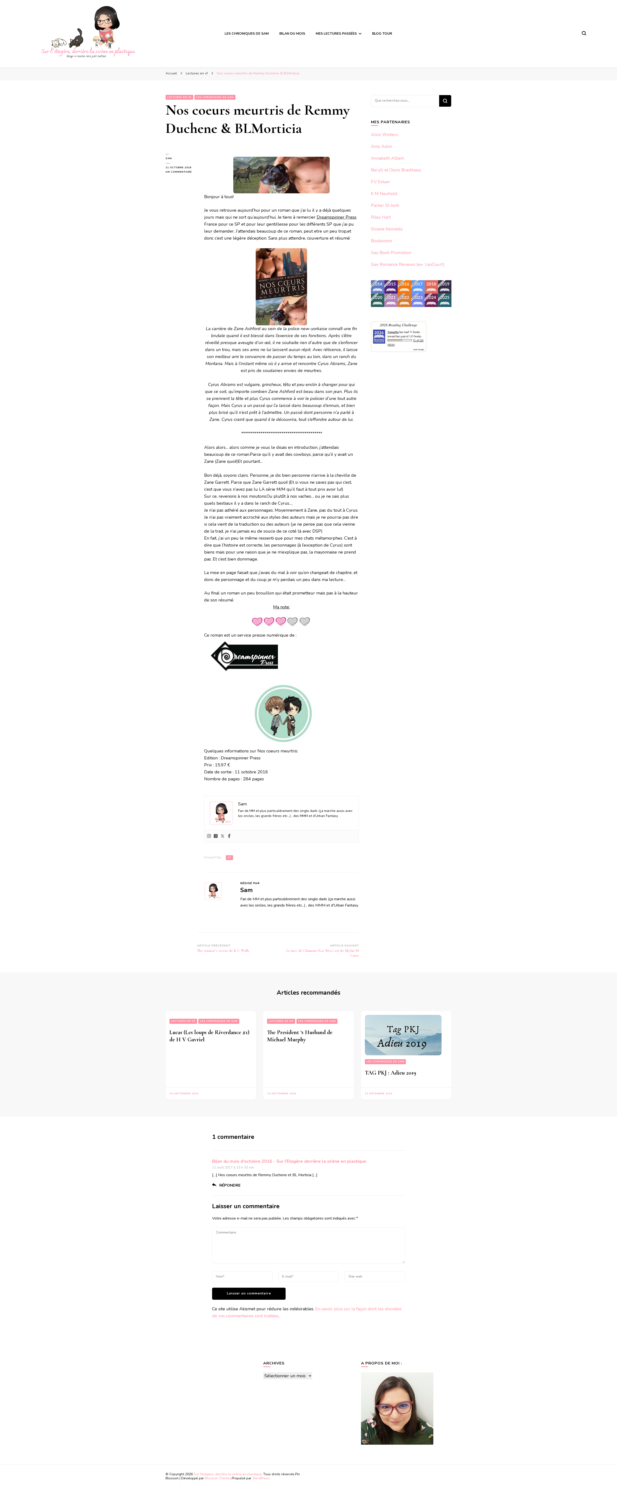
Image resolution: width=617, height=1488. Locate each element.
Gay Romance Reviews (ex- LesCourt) (407, 264)
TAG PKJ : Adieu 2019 (390, 1072)
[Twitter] (222, 836)
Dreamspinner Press (336, 217)
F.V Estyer (380, 182)
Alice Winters (384, 134)
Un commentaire (181, 172)
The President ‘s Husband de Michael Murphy (299, 1036)
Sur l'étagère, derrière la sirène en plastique (228, 1474)
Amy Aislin (381, 146)
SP (229, 857)
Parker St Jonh (385, 205)
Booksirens (381, 241)
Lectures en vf (183, 1021)
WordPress (260, 1478)
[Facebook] (229, 836)
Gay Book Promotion (391, 252)
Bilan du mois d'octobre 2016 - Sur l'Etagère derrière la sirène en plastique (289, 1161)
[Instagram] (209, 836)
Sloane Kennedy (387, 229)
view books (418, 349)
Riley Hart (381, 217)
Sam (169, 158)
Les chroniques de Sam (219, 1021)
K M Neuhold (384, 193)
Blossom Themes (218, 1478)
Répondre (230, 1185)
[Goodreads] (216, 836)
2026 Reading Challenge (398, 324)
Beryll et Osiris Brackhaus (396, 170)
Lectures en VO (281, 1021)
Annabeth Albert (387, 158)
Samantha (393, 332)
